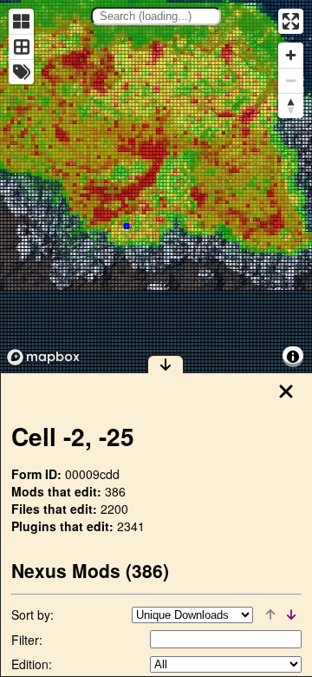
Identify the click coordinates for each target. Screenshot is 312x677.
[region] (156, 186)
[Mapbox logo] (43, 357)
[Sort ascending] (270, 614)
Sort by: (32, 614)
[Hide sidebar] (165, 363)
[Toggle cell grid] (21, 46)
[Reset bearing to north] (290, 105)
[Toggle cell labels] (21, 71)
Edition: (31, 664)
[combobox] (156, 16)
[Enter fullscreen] (290, 21)
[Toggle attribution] (293, 356)
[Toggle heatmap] (21, 21)
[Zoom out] (290, 80)
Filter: (26, 639)
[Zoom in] (290, 55)
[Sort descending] (291, 614)
